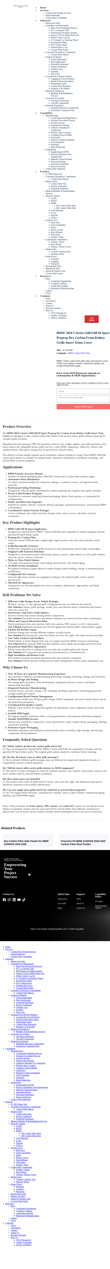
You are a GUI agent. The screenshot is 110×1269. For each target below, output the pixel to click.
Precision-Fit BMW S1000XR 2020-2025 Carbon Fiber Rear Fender (83, 843)
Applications (62, 899)
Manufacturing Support (100, 907)
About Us (80, 903)
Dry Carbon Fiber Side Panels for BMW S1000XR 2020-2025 (26, 843)
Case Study (62, 903)
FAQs (78, 899)
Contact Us (80, 908)
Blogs (60, 908)
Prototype (99, 901)
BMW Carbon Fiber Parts (79, 353)
